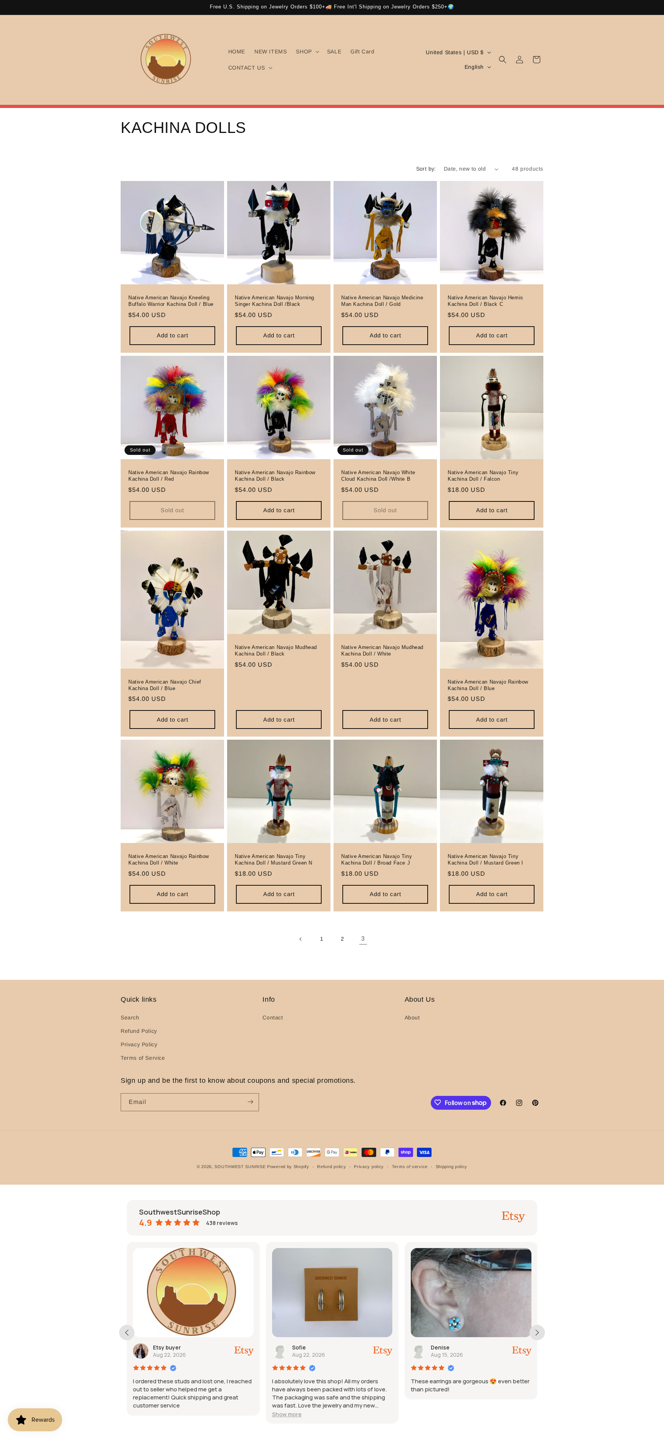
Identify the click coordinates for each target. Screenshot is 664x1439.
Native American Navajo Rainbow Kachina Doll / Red (168, 476)
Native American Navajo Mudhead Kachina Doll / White (382, 650)
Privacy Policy (139, 1044)
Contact (272, 1017)
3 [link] (363, 938)
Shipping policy (452, 1166)
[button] (306, 51)
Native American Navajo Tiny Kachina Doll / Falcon (483, 476)
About (412, 1017)
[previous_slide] (126, 1332)
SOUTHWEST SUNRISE (240, 1166)
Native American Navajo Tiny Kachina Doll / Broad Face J (376, 859)
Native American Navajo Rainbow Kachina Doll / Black (275, 476)
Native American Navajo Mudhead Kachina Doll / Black (276, 650)
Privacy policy (369, 1166)
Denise (440, 1347)
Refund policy (331, 1166)
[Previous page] (300, 939)
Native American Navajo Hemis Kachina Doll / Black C (485, 301)
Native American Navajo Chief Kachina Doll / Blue (164, 685)
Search (130, 1017)
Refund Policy (139, 1030)
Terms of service (410, 1166)
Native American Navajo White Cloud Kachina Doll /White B (378, 476)
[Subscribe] (250, 1102)
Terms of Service (143, 1058)
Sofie (299, 1347)
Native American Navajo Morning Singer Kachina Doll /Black (274, 301)
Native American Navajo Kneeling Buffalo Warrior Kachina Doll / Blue (171, 301)
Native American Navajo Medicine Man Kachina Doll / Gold (382, 301)
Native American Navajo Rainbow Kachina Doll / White (168, 859)
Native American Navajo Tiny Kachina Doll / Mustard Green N (273, 859)
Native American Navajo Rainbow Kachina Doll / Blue (488, 685)
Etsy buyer (167, 1347)
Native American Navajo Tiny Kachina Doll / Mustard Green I (485, 859)
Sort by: (426, 169)
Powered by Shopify (288, 1166)
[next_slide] (537, 1332)
